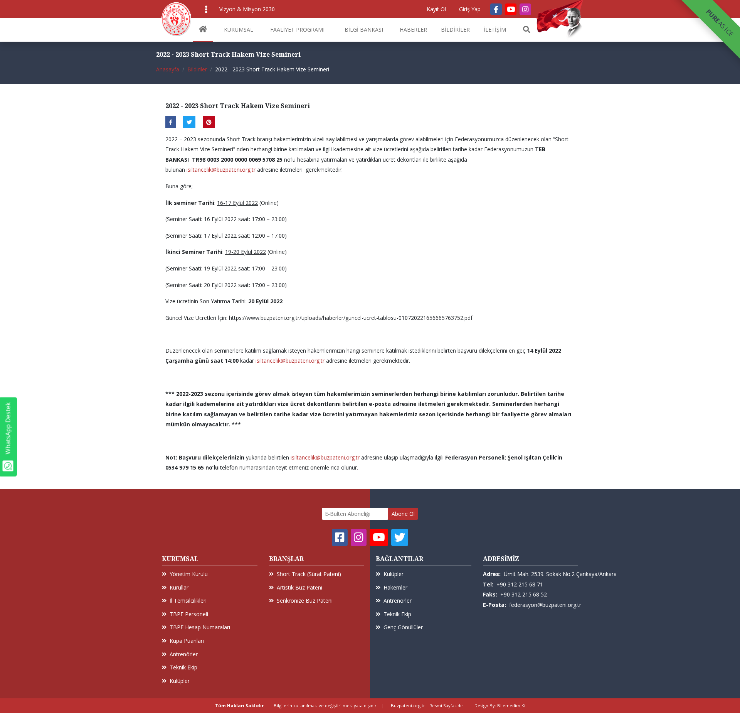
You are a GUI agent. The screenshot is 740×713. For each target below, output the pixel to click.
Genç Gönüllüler (403, 627)
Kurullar (179, 587)
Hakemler (395, 587)
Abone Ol (403, 513)
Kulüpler (180, 680)
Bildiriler (197, 69)
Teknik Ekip (183, 667)
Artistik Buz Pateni (299, 587)
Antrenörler (184, 654)
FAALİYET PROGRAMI (297, 29)
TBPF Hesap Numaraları (200, 627)
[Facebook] (496, 9)
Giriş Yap (470, 9)
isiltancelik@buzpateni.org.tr (221, 169)
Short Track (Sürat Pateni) (309, 574)
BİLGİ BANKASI (364, 29)
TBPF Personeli (189, 614)
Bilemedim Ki (511, 705)
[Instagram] (525, 9)
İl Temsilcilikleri (188, 600)
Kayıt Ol (436, 9)
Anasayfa (167, 69)
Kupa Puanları (187, 640)
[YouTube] (510, 9)
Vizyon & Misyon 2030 (247, 9)
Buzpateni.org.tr (408, 705)
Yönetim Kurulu (189, 574)
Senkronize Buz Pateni (305, 600)
